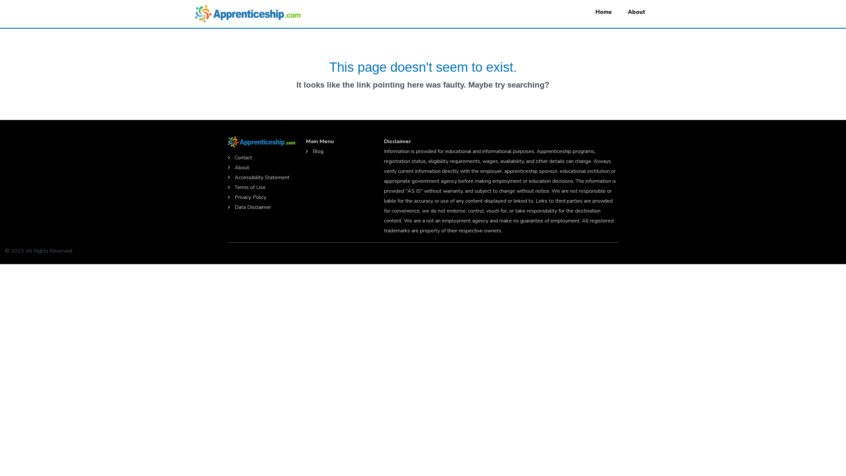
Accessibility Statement (262, 177)
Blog (318, 151)
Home (604, 12)
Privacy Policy (250, 197)
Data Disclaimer (253, 207)
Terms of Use (250, 187)
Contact (243, 157)
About (636, 12)
